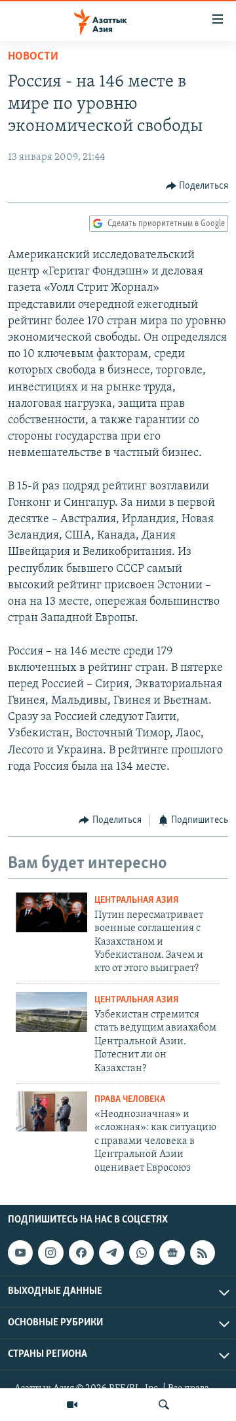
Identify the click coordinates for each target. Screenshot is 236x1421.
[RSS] (202, 1252)
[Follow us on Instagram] (50, 1252)
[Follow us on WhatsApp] (141, 1252)
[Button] (197, 186)
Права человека (129, 1100)
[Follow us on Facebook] (81, 1252)
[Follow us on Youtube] (20, 1252)
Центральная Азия (136, 900)
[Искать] (164, 1404)
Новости (33, 57)
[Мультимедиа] (72, 1404)
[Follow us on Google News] (171, 1252)
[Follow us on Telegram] (111, 1252)
